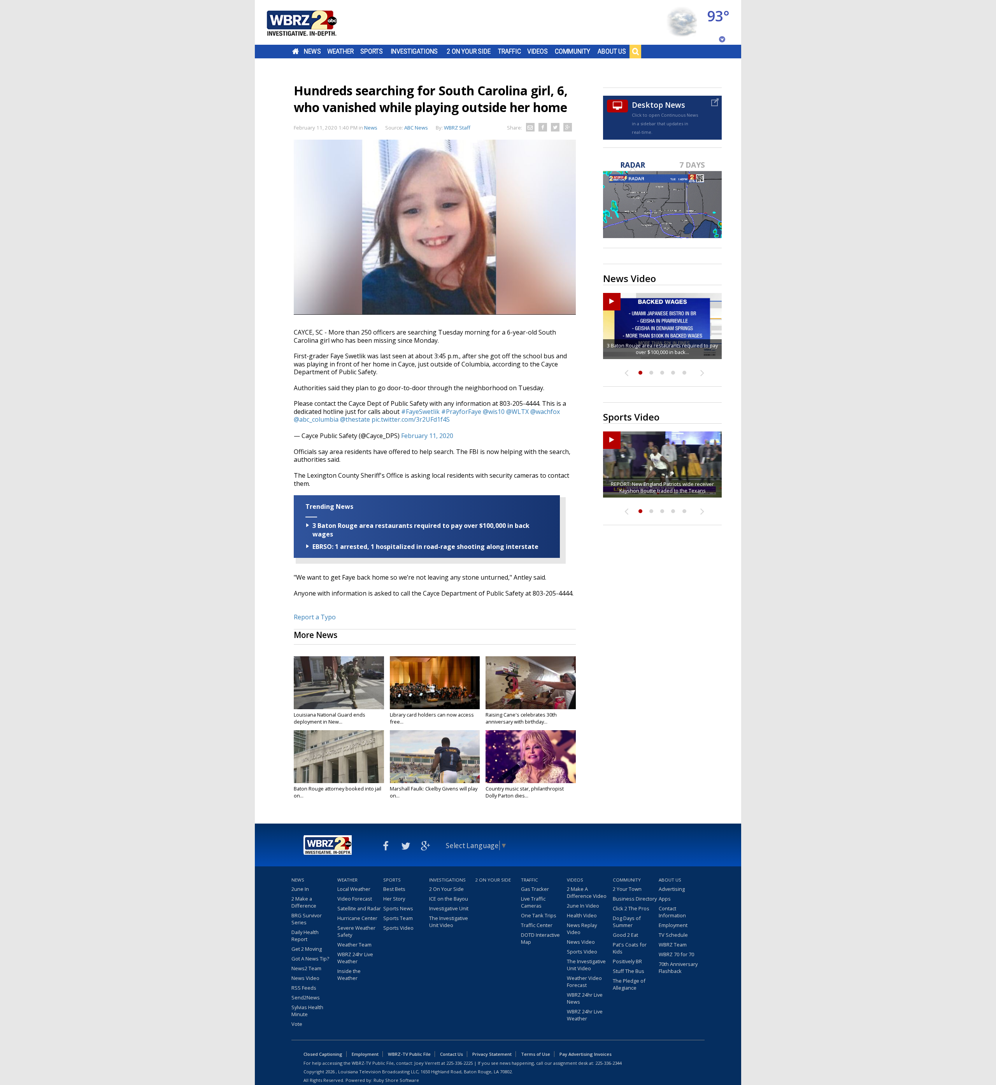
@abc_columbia (316, 419)
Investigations (414, 51)
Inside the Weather (349, 975)
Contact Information (672, 912)
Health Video (582, 915)
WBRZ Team (673, 944)
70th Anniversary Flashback (678, 968)
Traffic (509, 51)
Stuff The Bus (628, 971)
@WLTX (517, 411)
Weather (340, 51)
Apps (665, 898)
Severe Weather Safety (356, 931)
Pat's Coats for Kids (630, 948)
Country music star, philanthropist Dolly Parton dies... (525, 792)
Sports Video (398, 927)
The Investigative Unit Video (448, 922)
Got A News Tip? (310, 958)
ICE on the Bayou (448, 898)
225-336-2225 (459, 1063)
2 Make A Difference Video (587, 892)
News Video (305, 978)
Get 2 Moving (306, 948)
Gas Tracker (535, 888)
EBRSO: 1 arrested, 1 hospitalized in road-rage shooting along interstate (425, 546)
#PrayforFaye (461, 411)
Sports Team (398, 918)
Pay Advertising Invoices (585, 1054)
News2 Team (306, 968)
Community (572, 51)
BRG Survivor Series (306, 919)
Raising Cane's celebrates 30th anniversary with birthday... (521, 718)
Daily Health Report (305, 936)
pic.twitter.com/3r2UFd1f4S (411, 419)
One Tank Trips (538, 915)
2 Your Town (627, 888)
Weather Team (354, 944)
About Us (612, 51)
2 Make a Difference (303, 902)
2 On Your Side (469, 51)
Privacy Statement (492, 1054)
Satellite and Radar (359, 908)
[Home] (311, 22)
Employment (673, 925)
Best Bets (394, 888)
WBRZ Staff (457, 127)
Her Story (394, 898)
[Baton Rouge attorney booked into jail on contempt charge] (339, 756)
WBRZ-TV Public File (409, 1054)
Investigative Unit (448, 908)
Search (635, 51)
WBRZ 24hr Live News (585, 998)
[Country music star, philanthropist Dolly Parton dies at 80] (531, 756)
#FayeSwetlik (420, 411)
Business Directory (635, 898)
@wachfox (545, 411)
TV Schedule (673, 934)
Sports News (398, 908)
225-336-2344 (608, 1063)
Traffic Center (536, 925)
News (312, 51)
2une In (300, 888)
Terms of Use (535, 1054)
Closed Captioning (322, 1054)
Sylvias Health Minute (307, 1011)
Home (295, 51)
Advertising (672, 888)
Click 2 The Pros (631, 908)
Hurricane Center (357, 918)
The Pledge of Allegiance (629, 984)
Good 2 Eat (625, 934)
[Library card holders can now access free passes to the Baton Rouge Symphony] (435, 682)
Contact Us (451, 1054)
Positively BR (627, 961)
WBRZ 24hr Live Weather (355, 958)
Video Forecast (354, 898)
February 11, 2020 (427, 435)
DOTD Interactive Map (540, 938)
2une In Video (583, 905)
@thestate (355, 419)
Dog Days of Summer (627, 922)
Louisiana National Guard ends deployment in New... (329, 718)
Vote (296, 1023)
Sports (371, 51)
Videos (537, 51)
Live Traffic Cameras (533, 902)
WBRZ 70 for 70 (676, 954)
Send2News (305, 997)
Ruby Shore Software (396, 1080)
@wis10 (494, 411)
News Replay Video (582, 929)
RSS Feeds (303, 987)
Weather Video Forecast (584, 982)
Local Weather (353, 888)
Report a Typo (315, 617)
